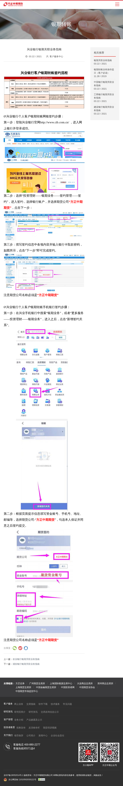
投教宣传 (20, 727)
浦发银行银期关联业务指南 (26, 664)
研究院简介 (19, 712)
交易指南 (30, 704)
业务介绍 (18, 719)
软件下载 (43, 704)
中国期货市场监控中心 (27, 691)
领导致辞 (18, 735)
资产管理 (8, 719)
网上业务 (18, 704)
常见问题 (67, 704)
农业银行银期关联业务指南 (26, 659)
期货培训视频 (50, 727)
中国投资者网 (67, 687)
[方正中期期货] (13, 4)
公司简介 (30, 735)
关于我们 (8, 735)
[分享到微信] (15, 648)
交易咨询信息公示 (50, 712)
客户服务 (8, 703)
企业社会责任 (57, 735)
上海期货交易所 (23, 687)
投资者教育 (9, 727)
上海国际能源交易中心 (61, 683)
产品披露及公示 (34, 719)
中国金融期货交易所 (46, 687)
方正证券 (20, 683)
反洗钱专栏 (34, 727)
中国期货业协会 (87, 687)
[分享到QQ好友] (26, 648)
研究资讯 (8, 711)
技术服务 (55, 704)
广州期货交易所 (37, 683)
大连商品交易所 (85, 683)
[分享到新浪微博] (20, 648)
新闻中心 (43, 735)
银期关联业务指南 (103, 60)
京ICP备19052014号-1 (14, 775)
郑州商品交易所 (105, 683)
